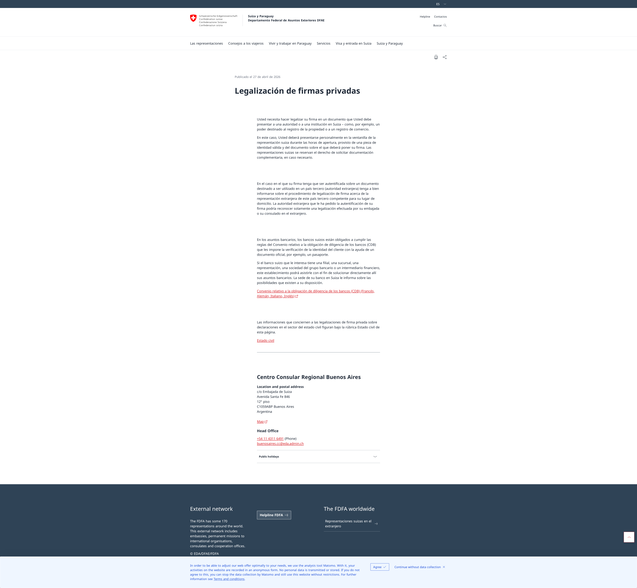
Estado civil (265, 340)
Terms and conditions (229, 579)
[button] (206, 43)
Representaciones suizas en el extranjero (348, 523)
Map (260, 421)
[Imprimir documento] (436, 57)
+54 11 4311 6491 (270, 438)
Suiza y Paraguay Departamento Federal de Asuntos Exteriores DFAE (286, 18)
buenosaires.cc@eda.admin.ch (280, 443)
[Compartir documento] (444, 57)
